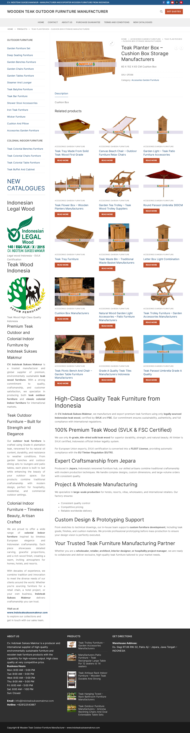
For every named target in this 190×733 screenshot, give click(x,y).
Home (10, 29)
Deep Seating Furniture (20, 55)
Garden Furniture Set (18, 48)
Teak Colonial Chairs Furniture (24, 155)
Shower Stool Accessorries (22, 102)
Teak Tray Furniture (67, 259)
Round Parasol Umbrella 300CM (163, 205)
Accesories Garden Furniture (145, 39)
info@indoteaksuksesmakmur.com (34, 700)
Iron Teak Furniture (17, 109)
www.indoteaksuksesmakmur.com (27, 612)
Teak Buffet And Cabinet (21, 169)
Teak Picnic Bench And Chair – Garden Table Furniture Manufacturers (73, 374)
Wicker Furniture (16, 116)
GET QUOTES (174, 11)
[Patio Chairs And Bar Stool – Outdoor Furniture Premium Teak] (181, 48)
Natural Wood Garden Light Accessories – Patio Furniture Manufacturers (117, 317)
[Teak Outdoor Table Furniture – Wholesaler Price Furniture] (176, 48)
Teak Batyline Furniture (20, 89)
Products (22, 29)
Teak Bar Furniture (17, 96)
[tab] (61, 93)
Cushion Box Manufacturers (72, 313)
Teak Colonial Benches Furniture (25, 148)
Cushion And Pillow (18, 123)
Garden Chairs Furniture (20, 68)
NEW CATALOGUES (26, 185)
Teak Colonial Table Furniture (23, 162)
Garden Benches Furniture (21, 61)
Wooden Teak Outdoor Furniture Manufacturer (57, 11)
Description (61, 93)
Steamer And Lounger (19, 82)
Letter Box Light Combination (161, 259)
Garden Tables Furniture (20, 75)
